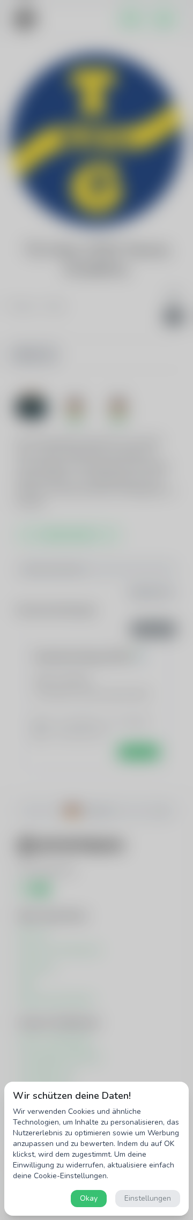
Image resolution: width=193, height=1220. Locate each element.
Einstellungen (147, 1198)
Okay (89, 1198)
